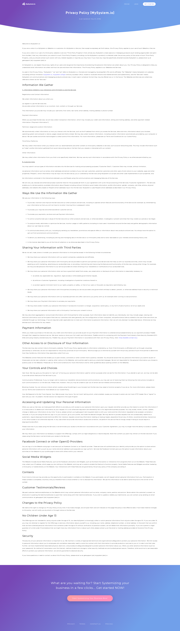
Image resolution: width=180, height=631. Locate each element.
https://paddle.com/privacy (128, 338)
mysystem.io (47, 74)
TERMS (82, 624)
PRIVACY (71, 624)
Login (136, 4)
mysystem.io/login (59, 74)
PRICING (127, 4)
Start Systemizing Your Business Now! (90, 598)
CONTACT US (95, 624)
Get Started (149, 4)
